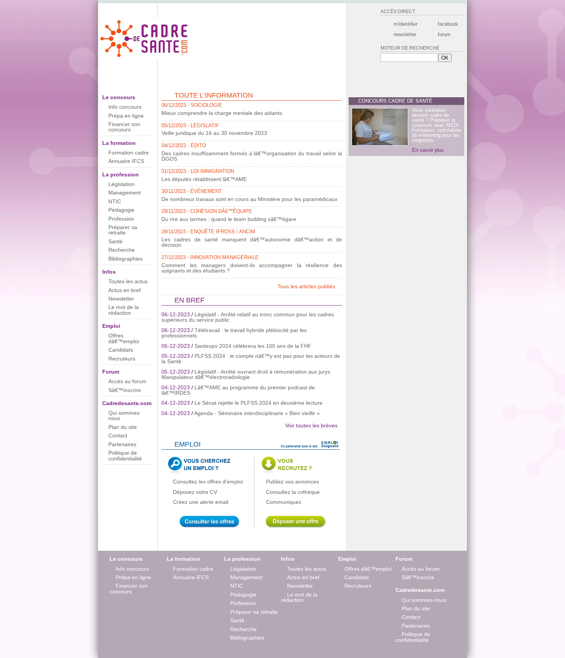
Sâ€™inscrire (124, 390)
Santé (115, 241)
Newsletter (121, 299)
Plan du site (122, 427)
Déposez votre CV (195, 492)
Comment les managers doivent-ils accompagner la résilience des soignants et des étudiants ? (251, 268)
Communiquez (283, 502)
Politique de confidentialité (125, 455)
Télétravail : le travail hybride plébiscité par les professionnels (234, 333)
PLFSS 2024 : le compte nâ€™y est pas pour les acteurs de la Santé (250, 358)
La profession (120, 174)
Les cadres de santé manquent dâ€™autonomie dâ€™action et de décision (251, 242)
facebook (447, 24)
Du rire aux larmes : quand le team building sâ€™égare (228, 219)
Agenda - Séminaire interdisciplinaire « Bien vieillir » (257, 413)
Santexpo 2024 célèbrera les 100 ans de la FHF (252, 346)
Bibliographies (125, 259)
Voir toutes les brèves (311, 425)
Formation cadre (128, 153)
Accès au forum (127, 381)
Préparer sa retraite (122, 230)
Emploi (111, 326)
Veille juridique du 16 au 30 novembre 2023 (214, 133)
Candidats (120, 350)
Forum (110, 372)
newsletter (405, 34)
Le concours (118, 97)
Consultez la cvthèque (293, 492)
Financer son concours (124, 127)
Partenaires (122, 444)
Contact (117, 435)
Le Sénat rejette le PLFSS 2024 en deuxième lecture (258, 403)
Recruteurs (121, 359)
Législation (121, 184)
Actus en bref (124, 290)
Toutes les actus (128, 281)
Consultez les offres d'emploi (208, 482)
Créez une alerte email (200, 502)
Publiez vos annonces (292, 482)
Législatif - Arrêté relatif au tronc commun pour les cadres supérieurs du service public (247, 317)
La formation (119, 143)
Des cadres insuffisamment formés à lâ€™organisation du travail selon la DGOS (251, 156)
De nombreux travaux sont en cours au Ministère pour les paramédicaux (249, 199)
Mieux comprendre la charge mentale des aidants (221, 113)
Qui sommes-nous (124, 415)
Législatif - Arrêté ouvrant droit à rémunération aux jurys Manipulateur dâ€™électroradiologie (245, 374)
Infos (109, 272)
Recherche (121, 250)
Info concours (124, 107)
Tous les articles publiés (307, 286)
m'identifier (405, 24)
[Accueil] (145, 57)
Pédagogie (121, 210)
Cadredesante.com (126, 403)
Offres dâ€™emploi (123, 338)
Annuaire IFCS (126, 161)
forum (444, 34)
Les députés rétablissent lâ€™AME (204, 179)
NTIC (114, 201)
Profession (121, 219)
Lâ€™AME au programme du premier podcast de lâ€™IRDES (238, 390)
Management (124, 192)
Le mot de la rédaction (123, 310)
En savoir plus (428, 150)
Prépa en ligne (126, 116)
